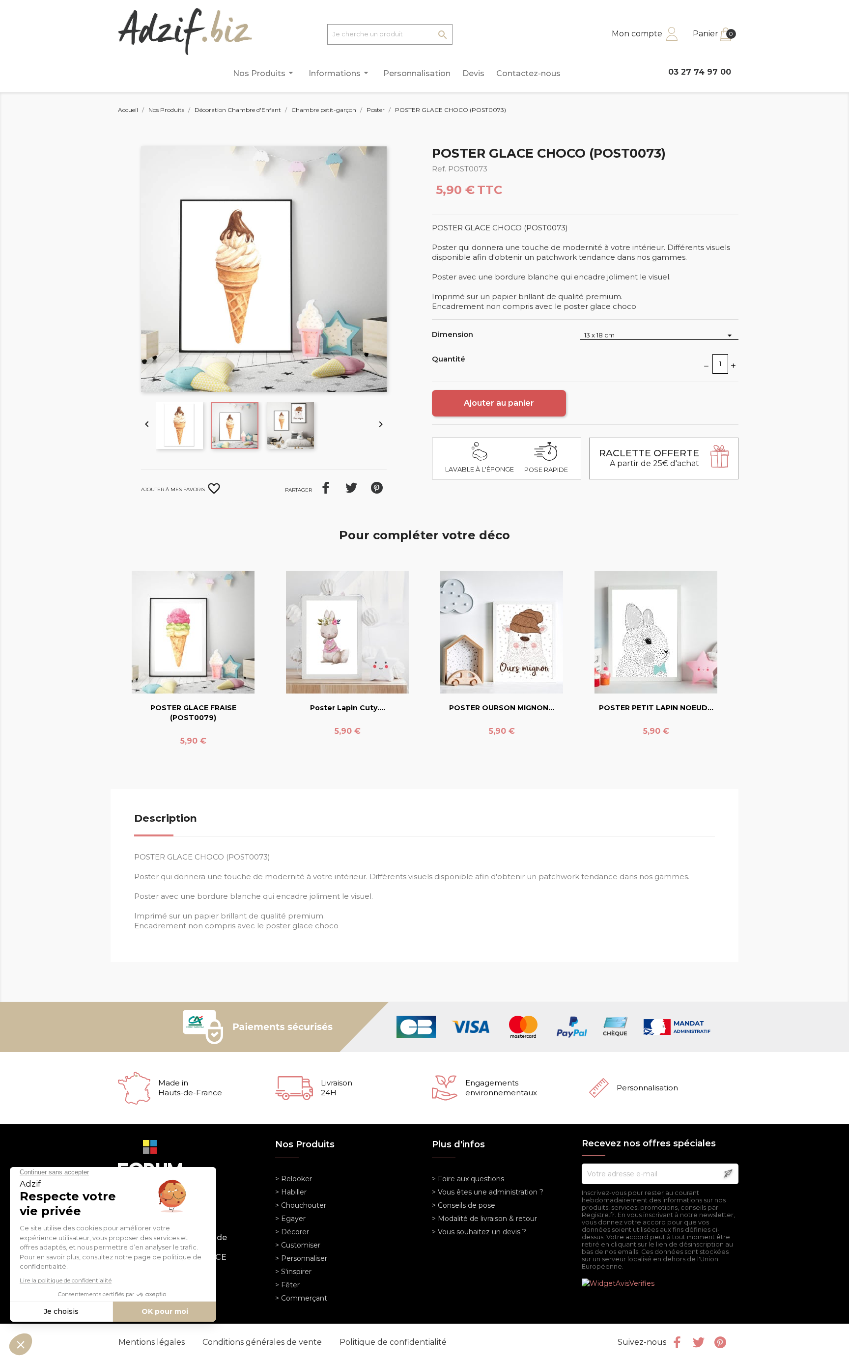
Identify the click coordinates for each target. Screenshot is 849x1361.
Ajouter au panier (499, 403)
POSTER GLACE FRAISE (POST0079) (193, 712)
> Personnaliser (301, 1258)
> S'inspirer (293, 1271)
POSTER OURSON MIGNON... (501, 707)
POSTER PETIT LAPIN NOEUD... (656, 707)
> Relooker (293, 1178)
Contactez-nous (528, 73)
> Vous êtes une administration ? (487, 1192)
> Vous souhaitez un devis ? (479, 1231)
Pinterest (377, 488)
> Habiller (291, 1192)
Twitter (698, 1342)
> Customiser (297, 1245)
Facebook (677, 1342)
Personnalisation (417, 73)
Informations (340, 72)
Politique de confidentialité (393, 1342)
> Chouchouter (300, 1205)
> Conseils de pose (463, 1205)
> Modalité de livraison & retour (484, 1218)
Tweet (351, 488)
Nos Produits (264, 72)
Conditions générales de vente (263, 1342)
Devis (473, 73)
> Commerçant (301, 1298)
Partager (326, 488)
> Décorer (292, 1231)
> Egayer (290, 1218)
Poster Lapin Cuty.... (347, 707)
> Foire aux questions (468, 1178)
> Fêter (287, 1284)
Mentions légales (152, 1342)
